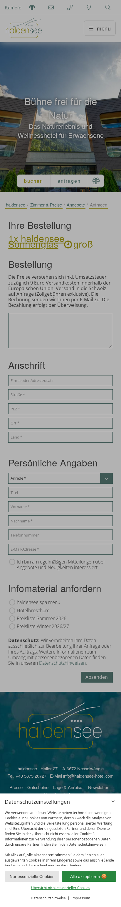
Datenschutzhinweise (48, 898)
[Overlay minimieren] (113, 801)
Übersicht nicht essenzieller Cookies (60, 887)
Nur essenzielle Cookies (32, 876)
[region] (60, 837)
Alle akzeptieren (85, 876)
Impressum (80, 898)
